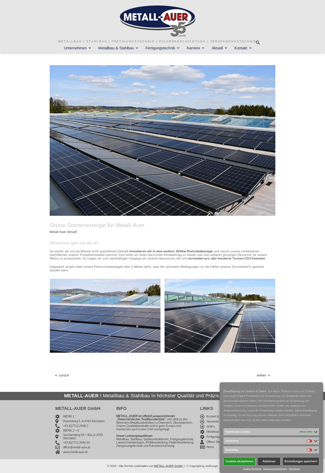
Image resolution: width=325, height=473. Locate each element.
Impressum (294, 469)
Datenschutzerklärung (275, 469)
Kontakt (241, 48)
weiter (263, 375)
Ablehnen (269, 461)
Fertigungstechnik (160, 48)
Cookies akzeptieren (239, 461)
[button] (257, 42)
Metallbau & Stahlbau (116, 48)
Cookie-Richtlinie (252, 469)
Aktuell (217, 48)
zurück (62, 375)
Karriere (193, 48)
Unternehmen (75, 48)
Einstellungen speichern (301, 461)
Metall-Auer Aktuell (63, 232)
